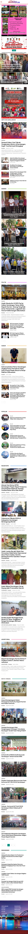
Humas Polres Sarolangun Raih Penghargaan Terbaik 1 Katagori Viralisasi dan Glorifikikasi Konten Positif (18, 173)
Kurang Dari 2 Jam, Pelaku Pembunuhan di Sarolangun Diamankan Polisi (17, 387)
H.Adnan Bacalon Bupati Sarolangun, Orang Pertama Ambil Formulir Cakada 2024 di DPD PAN (18, 455)
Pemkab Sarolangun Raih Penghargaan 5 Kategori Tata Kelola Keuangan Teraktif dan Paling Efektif (13, 729)
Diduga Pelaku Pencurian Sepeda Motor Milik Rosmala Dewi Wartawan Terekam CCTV (18, 437)
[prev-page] (2, 277)
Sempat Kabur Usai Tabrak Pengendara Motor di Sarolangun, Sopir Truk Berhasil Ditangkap (13, 144)
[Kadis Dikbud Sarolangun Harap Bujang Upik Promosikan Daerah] (14, 576)
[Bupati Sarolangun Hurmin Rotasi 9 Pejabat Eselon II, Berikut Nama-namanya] (14, 649)
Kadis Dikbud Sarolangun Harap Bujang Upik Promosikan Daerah (12, 587)
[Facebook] (2, 925)
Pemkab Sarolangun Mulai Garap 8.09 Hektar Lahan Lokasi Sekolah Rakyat (14, 272)
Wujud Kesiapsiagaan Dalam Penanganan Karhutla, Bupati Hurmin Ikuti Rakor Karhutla (13, 701)
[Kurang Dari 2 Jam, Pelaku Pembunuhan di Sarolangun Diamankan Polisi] (5, 387)
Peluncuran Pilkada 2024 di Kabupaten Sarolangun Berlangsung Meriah (11, 520)
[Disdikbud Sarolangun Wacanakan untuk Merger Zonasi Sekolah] (5, 167)
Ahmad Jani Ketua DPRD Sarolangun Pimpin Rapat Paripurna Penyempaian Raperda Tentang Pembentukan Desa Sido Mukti (13, 487)
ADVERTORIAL (4, 664)
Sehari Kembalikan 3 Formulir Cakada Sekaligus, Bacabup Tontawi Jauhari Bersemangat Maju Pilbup (18, 427)
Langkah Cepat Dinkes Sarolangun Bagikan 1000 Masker (14, 244)
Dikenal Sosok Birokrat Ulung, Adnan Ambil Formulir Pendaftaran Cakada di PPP (17, 446)
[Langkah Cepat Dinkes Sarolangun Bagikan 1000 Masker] (14, 233)
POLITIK (3, 301)
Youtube (20, 927)
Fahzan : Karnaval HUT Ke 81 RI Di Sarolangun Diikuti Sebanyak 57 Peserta (12, 807)
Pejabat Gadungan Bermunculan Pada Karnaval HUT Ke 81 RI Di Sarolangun (13, 781)
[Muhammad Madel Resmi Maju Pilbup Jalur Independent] (5, 417)
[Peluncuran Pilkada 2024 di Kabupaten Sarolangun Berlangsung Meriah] (14, 508)
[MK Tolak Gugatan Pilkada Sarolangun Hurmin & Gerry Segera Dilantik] (5, 335)
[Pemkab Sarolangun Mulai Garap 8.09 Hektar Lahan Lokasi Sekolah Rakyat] (14, 261)
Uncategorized (5, 887)
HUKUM (3, 364)
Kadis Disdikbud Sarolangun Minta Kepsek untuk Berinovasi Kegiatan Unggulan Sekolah (18, 159)
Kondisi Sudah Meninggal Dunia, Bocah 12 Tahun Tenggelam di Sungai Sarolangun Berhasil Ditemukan (12, 620)
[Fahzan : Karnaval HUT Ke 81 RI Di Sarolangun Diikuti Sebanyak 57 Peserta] (14, 794)
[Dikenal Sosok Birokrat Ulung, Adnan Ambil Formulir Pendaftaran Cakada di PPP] (5, 445)
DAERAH (3, 62)
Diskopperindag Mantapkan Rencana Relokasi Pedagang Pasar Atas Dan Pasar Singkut (14, 215)
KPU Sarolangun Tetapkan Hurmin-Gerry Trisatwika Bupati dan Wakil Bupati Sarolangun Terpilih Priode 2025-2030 (17, 326)
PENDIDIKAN (4, 590)
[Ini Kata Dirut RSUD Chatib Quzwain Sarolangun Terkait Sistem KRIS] (14, 743)
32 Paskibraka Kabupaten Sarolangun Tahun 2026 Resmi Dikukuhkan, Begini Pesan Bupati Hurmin (13, 835)
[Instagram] (16, 925)
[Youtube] (16, 927)
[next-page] (5, 277)
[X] (2, 927)
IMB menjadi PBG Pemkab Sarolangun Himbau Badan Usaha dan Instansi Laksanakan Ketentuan (12, 890)
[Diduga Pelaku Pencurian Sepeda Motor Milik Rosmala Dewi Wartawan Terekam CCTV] (5, 436)
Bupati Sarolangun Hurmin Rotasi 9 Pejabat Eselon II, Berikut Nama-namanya (13, 660)
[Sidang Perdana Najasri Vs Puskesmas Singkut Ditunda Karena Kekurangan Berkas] (14, 63)
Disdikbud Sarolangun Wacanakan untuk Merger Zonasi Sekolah (16, 166)
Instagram (20, 925)
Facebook (6, 925)
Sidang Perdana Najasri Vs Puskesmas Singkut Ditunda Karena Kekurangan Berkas (12, 856)
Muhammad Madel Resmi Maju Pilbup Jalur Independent (18, 418)
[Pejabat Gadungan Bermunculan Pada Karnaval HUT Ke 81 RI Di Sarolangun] (14, 769)
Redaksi (3, 148)
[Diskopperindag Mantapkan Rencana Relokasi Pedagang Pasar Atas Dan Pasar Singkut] (11, 78)
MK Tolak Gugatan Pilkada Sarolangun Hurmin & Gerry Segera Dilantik (17, 334)
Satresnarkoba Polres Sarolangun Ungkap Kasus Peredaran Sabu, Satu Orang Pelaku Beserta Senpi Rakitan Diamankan (13, 369)
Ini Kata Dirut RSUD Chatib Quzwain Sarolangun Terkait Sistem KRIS (13, 755)
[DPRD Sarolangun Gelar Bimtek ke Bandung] (5, 182)
